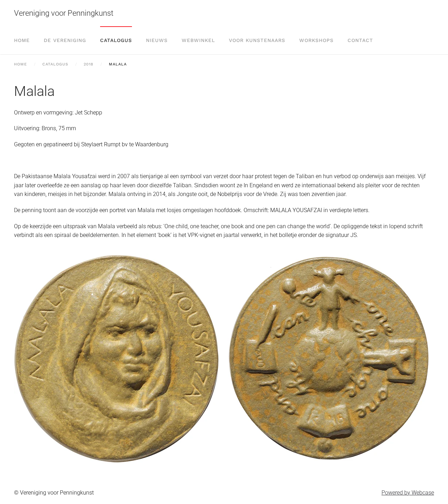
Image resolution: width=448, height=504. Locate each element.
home (22, 40)
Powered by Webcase (408, 492)
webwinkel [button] (198, 40)
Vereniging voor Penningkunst (63, 13)
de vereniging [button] (65, 40)
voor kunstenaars (257, 40)
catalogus (116, 40)
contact (360, 40)
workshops (316, 40)
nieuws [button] (157, 40)
